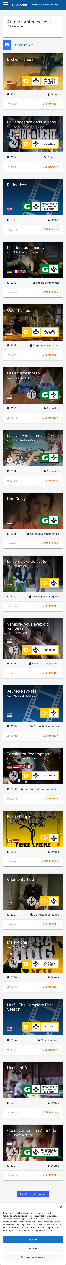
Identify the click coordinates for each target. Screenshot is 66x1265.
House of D (17, 1067)
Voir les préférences (33, 1257)
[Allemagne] (10, 271)
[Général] (27, 206)
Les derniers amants (25, 249)
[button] (61, 1206)
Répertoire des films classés (44, 5)
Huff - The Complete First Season (30, 1007)
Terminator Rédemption (28, 756)
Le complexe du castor (27, 563)
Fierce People (19, 816)
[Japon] (10, 459)
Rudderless (17, 184)
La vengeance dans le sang (31, 124)
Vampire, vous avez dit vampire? (27, 628)
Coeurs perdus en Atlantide (31, 1132)
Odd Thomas (18, 310)
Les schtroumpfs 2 (24, 375)
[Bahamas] (10, 134)
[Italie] (29, 766)
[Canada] (10, 840)
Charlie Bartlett (20, 879)
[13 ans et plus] (27, 80)
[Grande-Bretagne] (23, 271)
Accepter (33, 1239)
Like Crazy (16, 498)
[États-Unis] (10, 83)
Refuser (33, 1248)
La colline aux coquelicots (30, 438)
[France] (16, 271)
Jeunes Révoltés (21, 693)
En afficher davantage (33, 1194)
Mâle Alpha (17, 944)
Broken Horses (20, 59)
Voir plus (49, 104)
